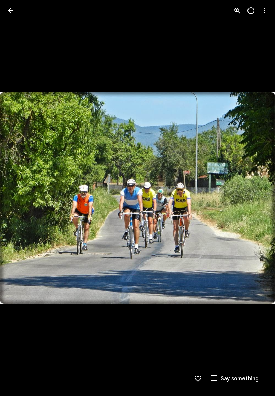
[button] (18, 198)
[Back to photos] (11, 11)
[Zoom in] (237, 10)
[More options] (264, 10)
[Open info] (251, 10)
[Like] (198, 379)
